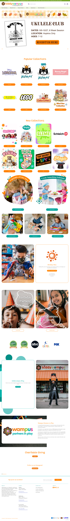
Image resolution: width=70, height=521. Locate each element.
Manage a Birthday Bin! (52, 274)
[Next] (67, 48)
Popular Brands (21, 7)
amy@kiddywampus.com (23, 492)
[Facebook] (53, 487)
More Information (41, 7)
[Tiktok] (58, 487)
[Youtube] (55, 487)
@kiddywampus (35, 468)
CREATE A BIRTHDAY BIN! (52, 270)
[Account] (65, 4)
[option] (35, 29)
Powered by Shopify (15, 518)
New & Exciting (4, 7)
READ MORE (18, 386)
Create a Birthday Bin (39, 489)
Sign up (58, 479)
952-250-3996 (21, 508)
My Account (38, 492)
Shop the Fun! (12, 7)
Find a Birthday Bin (39, 487)
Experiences (33, 7)
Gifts (27, 7)
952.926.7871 (21, 491)
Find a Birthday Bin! (52, 273)
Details (35, 456)
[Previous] (2, 48)
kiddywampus (9, 518)
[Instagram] (56, 487)
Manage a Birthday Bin (40, 490)
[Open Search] (29, 4)
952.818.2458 (21, 500)
